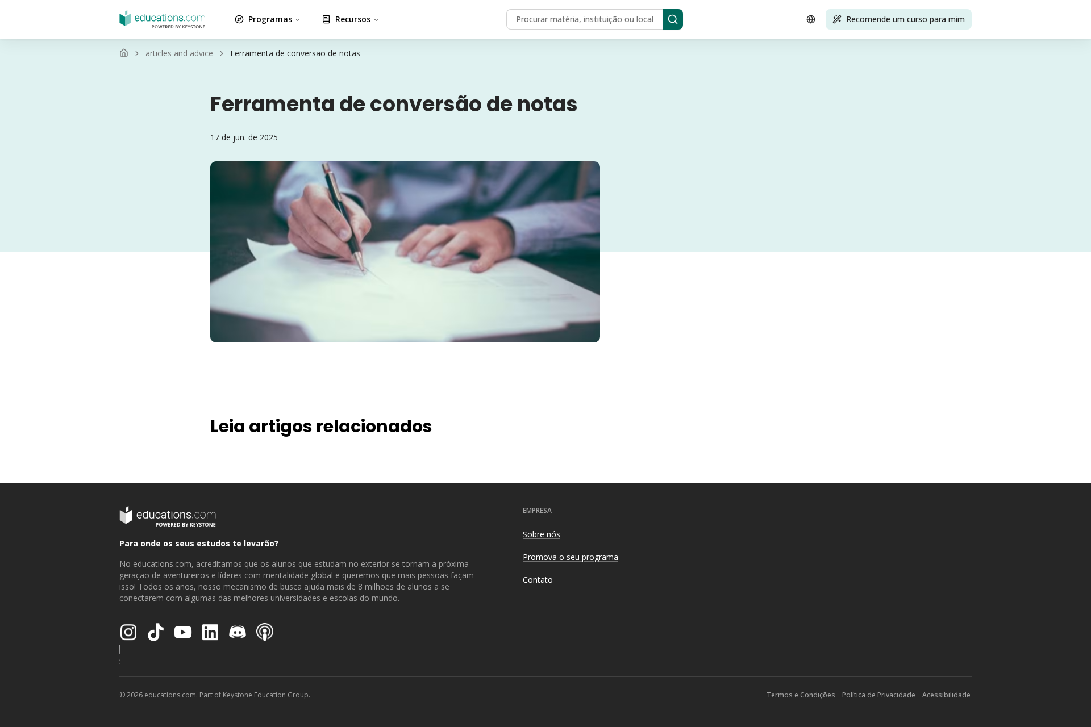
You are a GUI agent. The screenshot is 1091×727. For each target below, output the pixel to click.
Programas (270, 19)
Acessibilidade (946, 695)
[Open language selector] (811, 19)
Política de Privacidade (878, 695)
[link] (295, 53)
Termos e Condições (801, 695)
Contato (538, 579)
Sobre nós (541, 534)
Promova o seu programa (570, 556)
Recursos (352, 19)
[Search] (673, 19)
